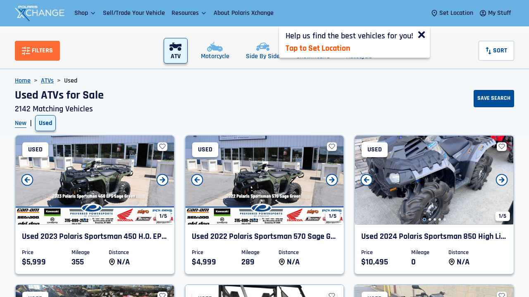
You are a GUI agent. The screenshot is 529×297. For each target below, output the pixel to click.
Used (45, 123)
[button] (85, 13)
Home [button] (23, 80)
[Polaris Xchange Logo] (39, 13)
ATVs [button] (47, 80)
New (20, 123)
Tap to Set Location (318, 48)
